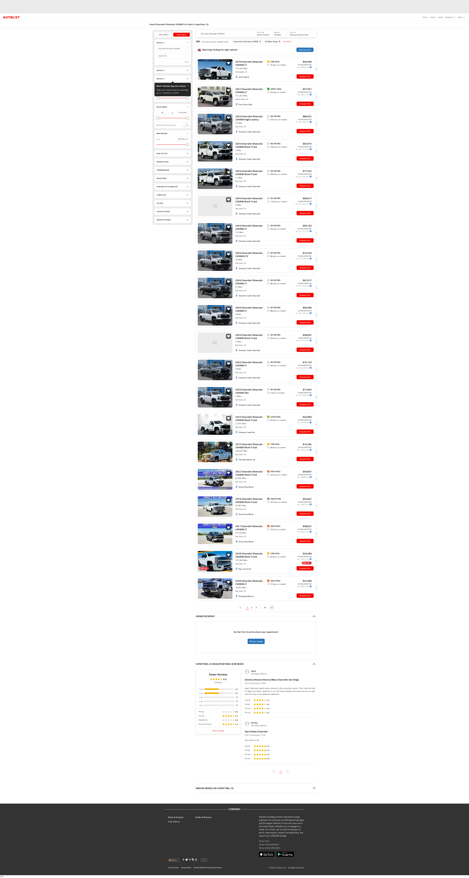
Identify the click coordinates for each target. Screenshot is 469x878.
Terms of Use (173, 867)
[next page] (272, 608)
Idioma (174, 860)
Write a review (218, 730)
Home (425, 17)
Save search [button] (181, 34)
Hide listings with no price (166, 125)
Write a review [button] (256, 641)
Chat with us (174, 821)
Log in (204, 860)
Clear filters (287, 41)
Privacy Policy (186, 867)
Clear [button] (187, 62)
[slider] (157, 98)
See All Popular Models (269, 844)
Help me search (305, 49)
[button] (172, 48)
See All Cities (264, 841)
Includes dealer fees (305, 65)
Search (433, 17)
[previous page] (241, 608)
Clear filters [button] (164, 34)
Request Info (305, 76)
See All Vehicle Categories (270, 848)
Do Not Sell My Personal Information (208, 867)
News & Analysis (176, 817)
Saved (440, 17)
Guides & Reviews (203, 817)
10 (265, 607)
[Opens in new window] (266, 854)
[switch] (185, 125)
